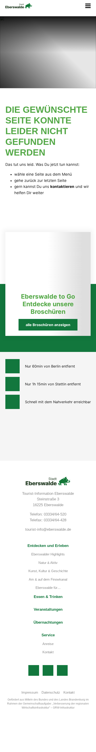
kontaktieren (62, 186)
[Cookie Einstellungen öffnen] (33, 750)
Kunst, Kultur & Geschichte (48, 571)
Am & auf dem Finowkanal (48, 579)
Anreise (48, 644)
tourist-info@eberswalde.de (48, 529)
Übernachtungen (48, 622)
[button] (53, 5)
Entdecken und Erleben (48, 546)
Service (48, 635)
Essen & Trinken (48, 597)
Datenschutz (51, 692)
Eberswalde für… (48, 588)
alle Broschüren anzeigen (48, 325)
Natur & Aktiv (48, 563)
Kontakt (48, 652)
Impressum (29, 692)
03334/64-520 (55, 514)
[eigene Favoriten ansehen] (67, 5)
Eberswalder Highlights (48, 554)
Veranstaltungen (48, 609)
